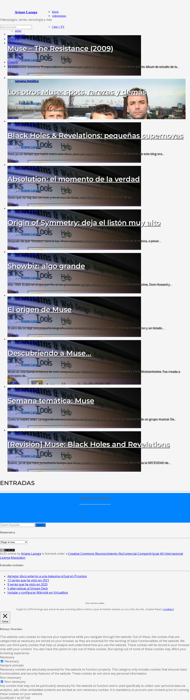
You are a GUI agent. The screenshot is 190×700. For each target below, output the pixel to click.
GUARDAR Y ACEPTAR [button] (15, 698)
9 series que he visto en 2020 (27, 584)
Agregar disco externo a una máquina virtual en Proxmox (47, 576)
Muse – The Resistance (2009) (60, 48)
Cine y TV (58, 26)
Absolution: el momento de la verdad (73, 179)
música (19, 37)
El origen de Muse (39, 309)
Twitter (19, 54)
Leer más (12, 73)
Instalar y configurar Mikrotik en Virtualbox (37, 592)
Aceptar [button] (150, 609)
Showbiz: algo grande (46, 266)
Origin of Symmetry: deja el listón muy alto (83, 222)
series (18, 30)
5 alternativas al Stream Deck (27, 588)
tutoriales (20, 35)
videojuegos (59, 15)
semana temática (26, 81)
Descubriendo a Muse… (49, 353)
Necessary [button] (7, 657)
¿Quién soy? (14, 43)
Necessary (11, 661)
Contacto (12, 62)
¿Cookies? (168, 609)
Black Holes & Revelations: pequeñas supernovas (95, 135)
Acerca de (13, 39)
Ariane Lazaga (30, 59)
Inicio (55, 11)
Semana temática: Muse (50, 400)
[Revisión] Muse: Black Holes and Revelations (88, 444)
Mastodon (18, 558)
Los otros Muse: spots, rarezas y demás (76, 92)
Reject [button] (158, 609)
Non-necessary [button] (10, 678)
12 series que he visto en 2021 (28, 580)
